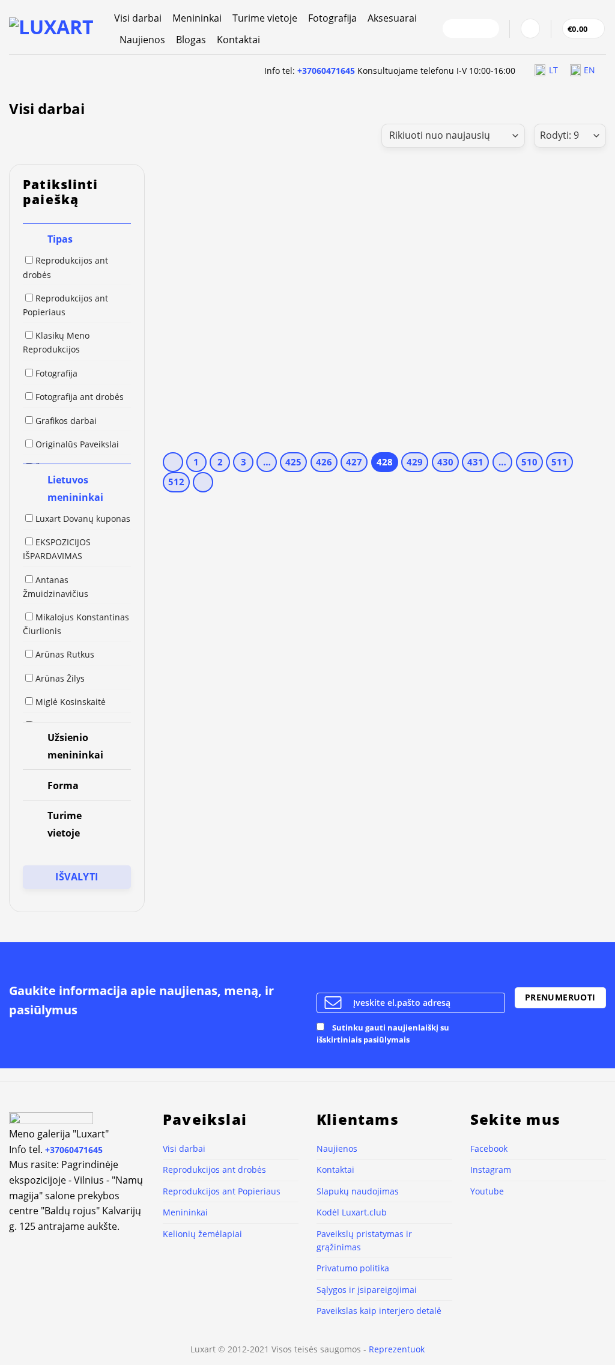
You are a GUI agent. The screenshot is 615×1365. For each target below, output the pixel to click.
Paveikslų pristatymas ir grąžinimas (364, 1240)
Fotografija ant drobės (79, 396)
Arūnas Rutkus (64, 654)
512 (176, 482)
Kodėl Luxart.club (352, 1212)
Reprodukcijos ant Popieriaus (65, 305)
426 (324, 462)
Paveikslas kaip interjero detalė (379, 1310)
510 (529, 462)
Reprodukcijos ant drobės (65, 267)
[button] (530, 28)
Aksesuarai (392, 18)
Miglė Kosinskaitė (70, 701)
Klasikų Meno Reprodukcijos (56, 342)
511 (559, 462)
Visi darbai (138, 18)
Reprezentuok (397, 1349)
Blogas (191, 39)
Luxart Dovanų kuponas (82, 518)
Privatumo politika (353, 1268)
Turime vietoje (264, 18)
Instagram (490, 1169)
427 (354, 462)
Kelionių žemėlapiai (202, 1233)
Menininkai (197, 18)
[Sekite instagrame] (471, 28)
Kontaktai (238, 39)
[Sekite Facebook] (455, 28)
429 (415, 462)
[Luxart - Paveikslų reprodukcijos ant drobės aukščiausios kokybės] (52, 27)
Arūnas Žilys (60, 678)
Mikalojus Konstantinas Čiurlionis (76, 624)
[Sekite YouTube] (486, 28)
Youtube (487, 1191)
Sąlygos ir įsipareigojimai (367, 1289)
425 (293, 462)
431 (475, 462)
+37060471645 (326, 70)
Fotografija (332, 18)
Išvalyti (76, 876)
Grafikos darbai (66, 420)
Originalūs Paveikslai (77, 444)
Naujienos (142, 39)
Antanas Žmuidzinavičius (55, 586)
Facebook (488, 1148)
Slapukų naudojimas (358, 1191)
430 (445, 462)
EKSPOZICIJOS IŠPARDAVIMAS (57, 548)
